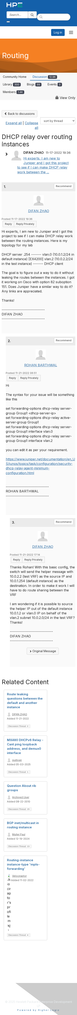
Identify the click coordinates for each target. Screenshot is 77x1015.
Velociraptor (19, 875)
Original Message (44, 651)
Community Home (14, 76)
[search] (32, 14)
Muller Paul (18, 834)
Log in (58, 32)
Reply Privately (25, 223)
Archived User (20, 797)
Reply (8, 223)
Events (54, 84)
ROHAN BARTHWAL (40, 365)
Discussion (44, 76)
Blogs (33, 84)
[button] (7, 154)
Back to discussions (21, 113)
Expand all (14, 123)
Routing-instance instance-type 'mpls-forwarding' (23, 864)
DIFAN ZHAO (38, 211)
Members (13, 92)
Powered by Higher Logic (38, 1010)
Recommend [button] (63, 186)
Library (11, 84)
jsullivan (17, 760)
